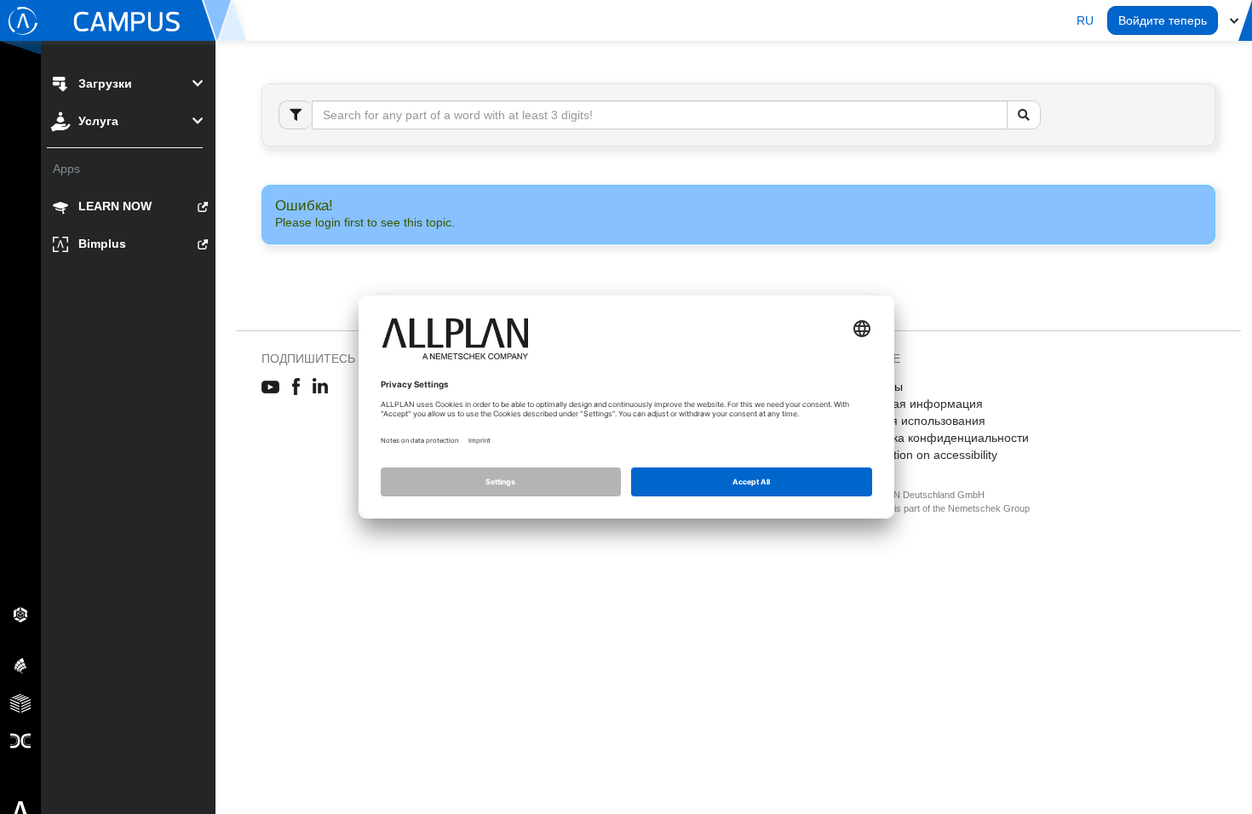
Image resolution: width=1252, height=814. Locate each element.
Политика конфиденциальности (940, 437)
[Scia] (20, 665)
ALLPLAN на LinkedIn (321, 387)
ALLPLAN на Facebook (296, 387)
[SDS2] (20, 614)
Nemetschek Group (989, 508)
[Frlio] (20, 702)
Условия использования (918, 420)
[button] (1085, 20)
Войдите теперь (1162, 20)
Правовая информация (917, 403)
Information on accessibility (924, 454)
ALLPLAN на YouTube (270, 387)
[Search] (1024, 114)
